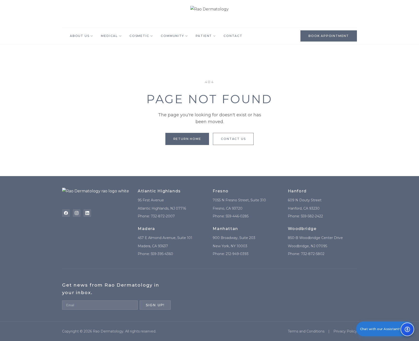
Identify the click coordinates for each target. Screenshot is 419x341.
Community (172, 36)
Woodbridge (302, 228)
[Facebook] (66, 213)
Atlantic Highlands (159, 191)
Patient (204, 36)
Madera (146, 228)
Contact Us (233, 139)
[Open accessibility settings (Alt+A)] (407, 329)
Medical (109, 36)
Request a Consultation (85, 231)
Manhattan (225, 228)
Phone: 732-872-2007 (156, 216)
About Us (79, 36)
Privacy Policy (345, 331)
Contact (233, 36)
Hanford (297, 191)
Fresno (221, 191)
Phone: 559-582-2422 (305, 216)
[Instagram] (77, 213)
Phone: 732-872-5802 (306, 254)
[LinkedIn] (87, 213)
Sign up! (155, 305)
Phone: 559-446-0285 (231, 216)
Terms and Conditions (306, 331)
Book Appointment (328, 36)
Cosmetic (139, 36)
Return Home (187, 139)
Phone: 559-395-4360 (155, 254)
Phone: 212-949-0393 (231, 254)
